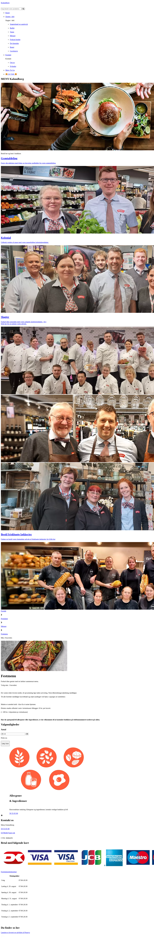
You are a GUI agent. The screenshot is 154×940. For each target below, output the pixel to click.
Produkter (4, 619)
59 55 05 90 (13, 813)
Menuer (3, 626)
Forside (3, 611)
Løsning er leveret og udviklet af (15, 932)
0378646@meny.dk (8, 833)
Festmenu (4, 634)
